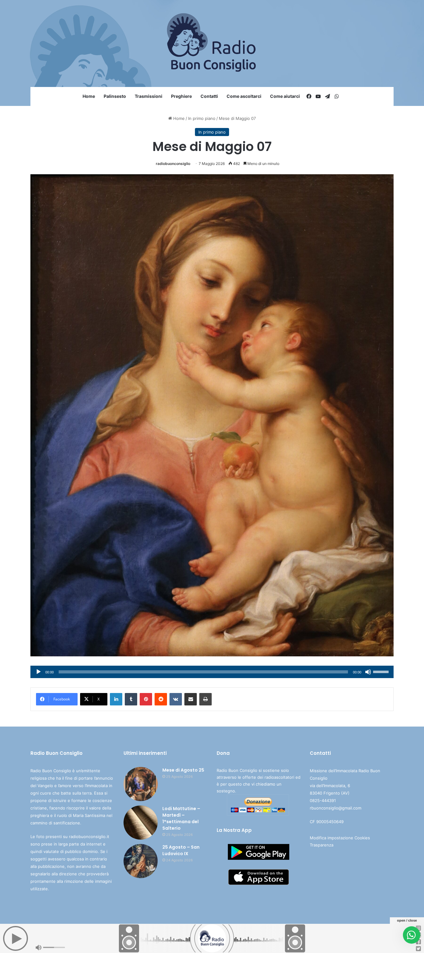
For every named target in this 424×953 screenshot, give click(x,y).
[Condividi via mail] (190, 699)
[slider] (381, 671)
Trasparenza (321, 844)
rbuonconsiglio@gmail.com (335, 807)
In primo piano (201, 118)
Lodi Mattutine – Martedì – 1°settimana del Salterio (181, 818)
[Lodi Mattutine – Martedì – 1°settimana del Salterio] (141, 822)
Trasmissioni (148, 96)
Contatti (209, 96)
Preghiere (181, 96)
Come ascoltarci (244, 96)
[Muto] (368, 672)
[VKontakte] (175, 699)
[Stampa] (205, 699)
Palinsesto (115, 96)
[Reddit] (161, 699)
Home (89, 96)
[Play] (38, 672)
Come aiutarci (285, 96)
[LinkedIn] (116, 699)
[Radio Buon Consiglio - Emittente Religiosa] (212, 43)
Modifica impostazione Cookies (340, 837)
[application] (212, 672)
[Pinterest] (146, 699)
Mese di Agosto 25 (183, 770)
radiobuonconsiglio (173, 163)
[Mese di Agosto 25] (141, 784)
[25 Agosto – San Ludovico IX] (141, 861)
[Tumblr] (131, 699)
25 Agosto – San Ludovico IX (181, 850)
